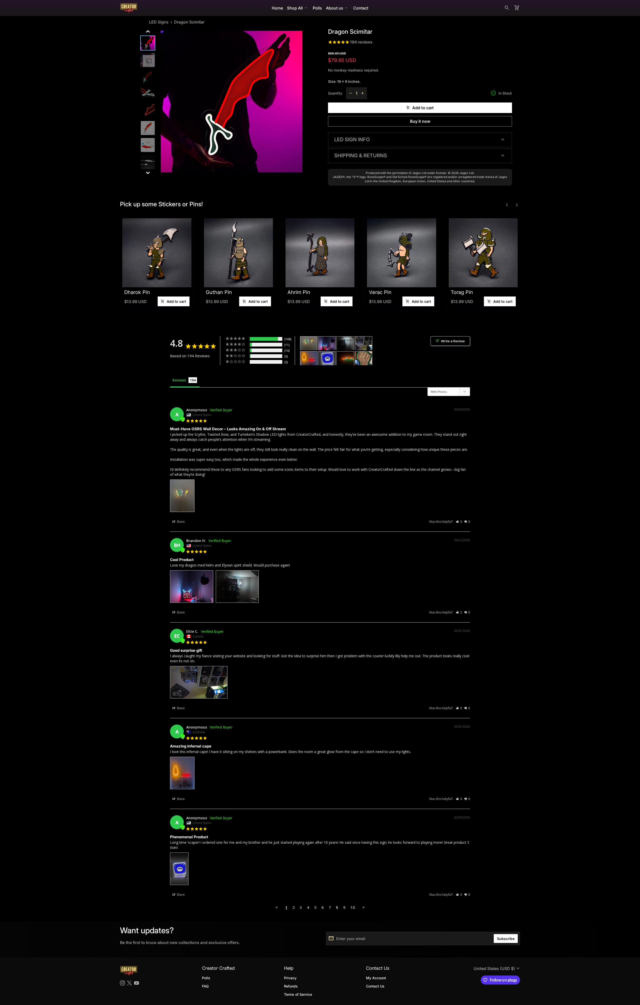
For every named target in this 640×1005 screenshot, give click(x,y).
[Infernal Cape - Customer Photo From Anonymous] (308, 358)
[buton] (497, 969)
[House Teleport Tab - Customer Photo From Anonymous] (327, 358)
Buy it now (420, 121)
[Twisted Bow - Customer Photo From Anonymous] (345, 358)
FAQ (205, 986)
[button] (459, 522)
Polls (317, 8)
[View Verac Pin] (359, 252)
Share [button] (180, 522)
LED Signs (158, 22)
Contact (360, 8)
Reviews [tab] (179, 380)
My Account (376, 978)
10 (352, 907)
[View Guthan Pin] (196, 252)
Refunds (291, 986)
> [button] (363, 907)
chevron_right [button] (517, 205)
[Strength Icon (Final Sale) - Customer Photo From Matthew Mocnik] (363, 358)
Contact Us (375, 986)
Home (277, 8)
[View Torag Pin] (441, 252)
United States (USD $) (497, 969)
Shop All (297, 8)
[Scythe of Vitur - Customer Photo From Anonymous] (308, 343)
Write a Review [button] (453, 341)
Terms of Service (298, 994)
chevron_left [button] (507, 205)
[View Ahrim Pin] (277, 252)
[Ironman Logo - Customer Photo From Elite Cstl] (363, 343)
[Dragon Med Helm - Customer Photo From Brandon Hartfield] (327, 343)
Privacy (290, 978)
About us (337, 8)
